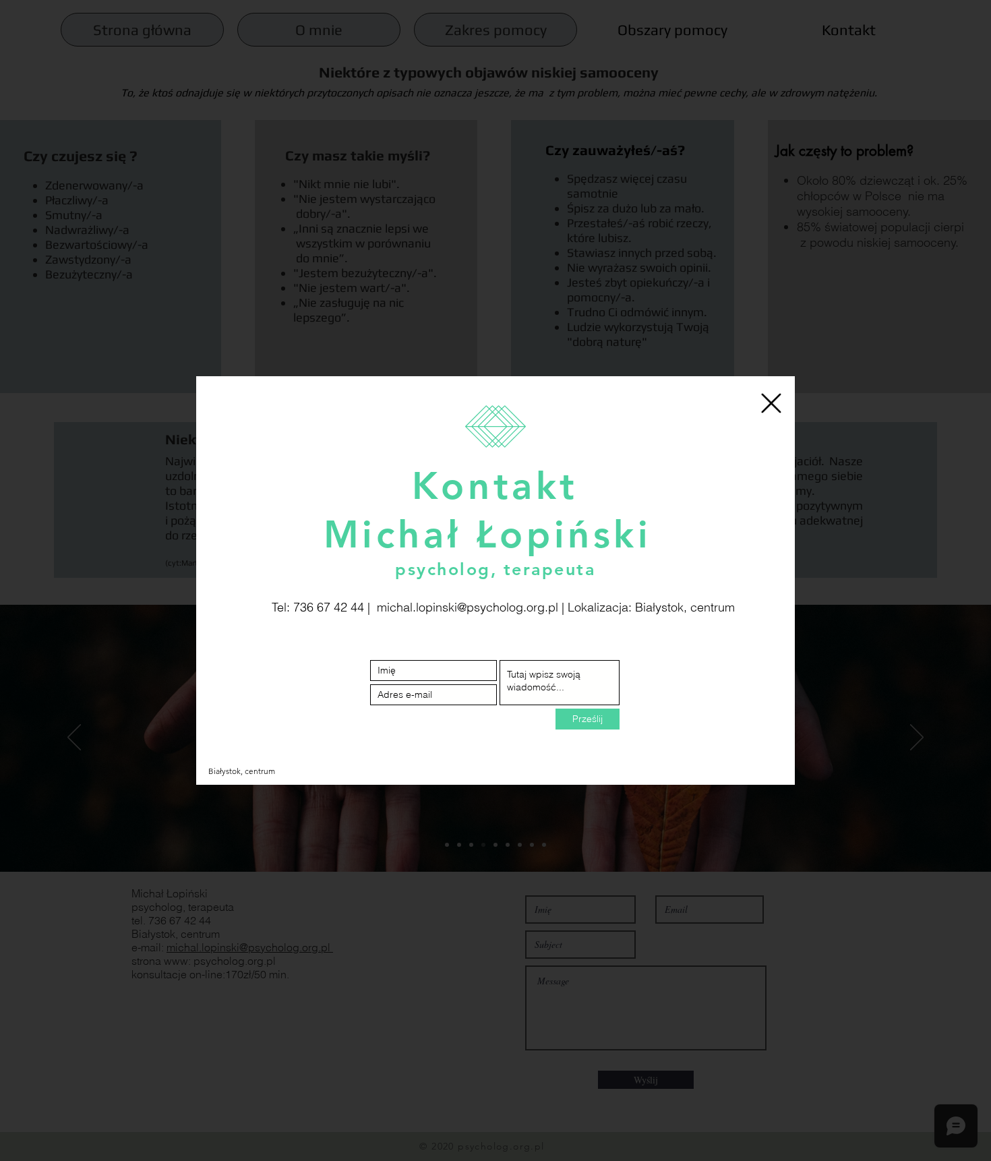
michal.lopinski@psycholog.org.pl (467, 607)
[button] (771, 403)
